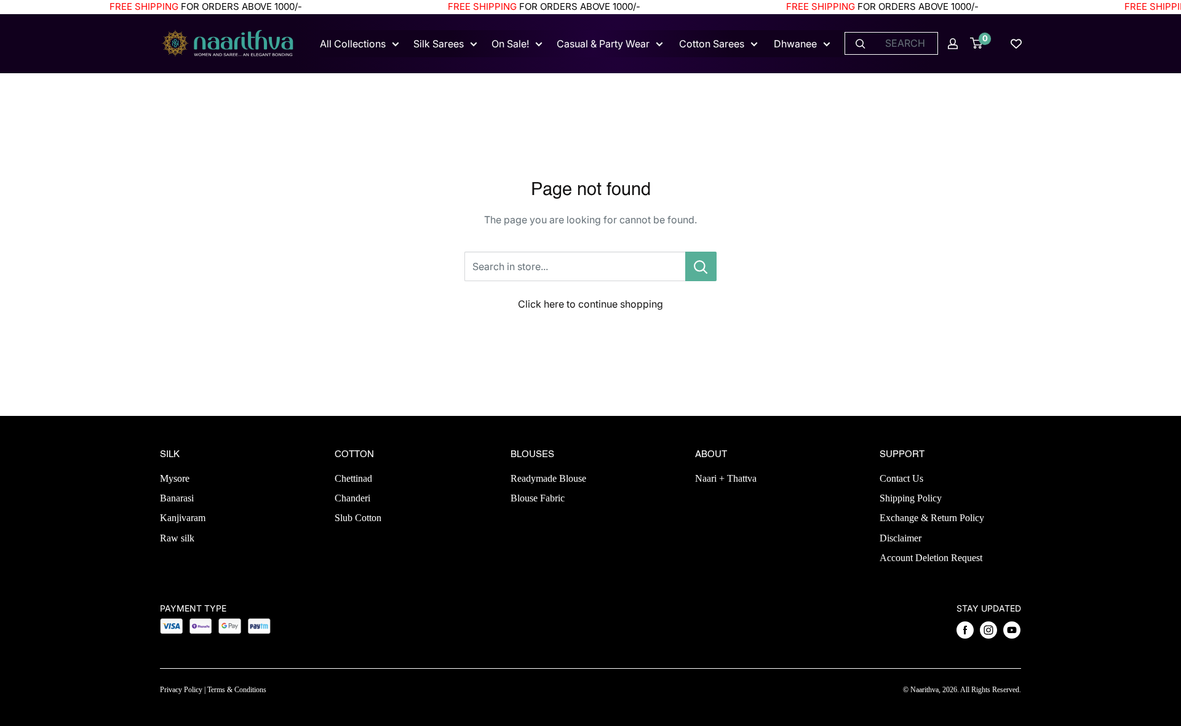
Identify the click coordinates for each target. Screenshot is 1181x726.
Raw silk (177, 538)
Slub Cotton (358, 518)
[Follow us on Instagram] (988, 630)
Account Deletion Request (931, 557)
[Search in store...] (701, 266)
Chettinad (353, 478)
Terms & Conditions (236, 689)
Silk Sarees (438, 44)
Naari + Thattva (726, 478)
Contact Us (901, 478)
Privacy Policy (181, 689)
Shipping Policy (911, 498)
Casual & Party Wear (603, 44)
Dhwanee (795, 44)
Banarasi (177, 498)
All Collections (353, 44)
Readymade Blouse (548, 478)
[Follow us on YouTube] (1011, 630)
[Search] (860, 43)
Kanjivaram (182, 518)
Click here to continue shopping (590, 304)
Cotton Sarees (711, 44)
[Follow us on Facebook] (965, 630)
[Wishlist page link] (1016, 43)
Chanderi (352, 498)
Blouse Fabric (538, 498)
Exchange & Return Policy (932, 518)
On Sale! (510, 44)
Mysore (174, 478)
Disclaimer (900, 538)
